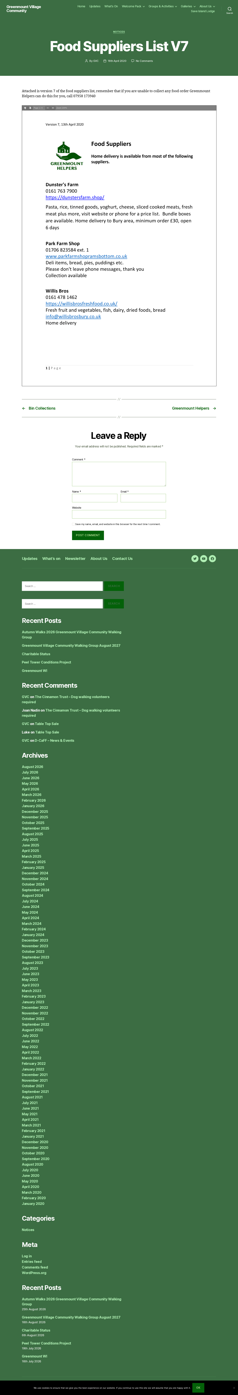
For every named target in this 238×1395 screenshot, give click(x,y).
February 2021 (33, 1131)
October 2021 (33, 1086)
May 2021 (30, 1114)
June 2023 (30, 974)
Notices (119, 31)
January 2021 (33, 1136)
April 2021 (30, 1120)
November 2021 (35, 1080)
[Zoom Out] (47, 108)
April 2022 (30, 1052)
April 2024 (30, 918)
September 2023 (35, 957)
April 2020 (30, 1187)
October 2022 (33, 1019)
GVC (96, 61)
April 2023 (30, 985)
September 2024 (35, 890)
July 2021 (30, 1103)
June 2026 (30, 778)
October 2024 (33, 884)
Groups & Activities (161, 6)
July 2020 (30, 1170)
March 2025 (31, 856)
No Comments (144, 61)
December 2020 (35, 1142)
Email (125, 491)
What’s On (111, 6)
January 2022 (33, 1069)
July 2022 (30, 1036)
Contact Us (122, 558)
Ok (198, 1387)
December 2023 (35, 940)
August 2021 (32, 1097)
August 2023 (32, 963)
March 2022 (31, 1058)
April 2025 (30, 851)
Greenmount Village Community (23, 9)
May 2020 (30, 1181)
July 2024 (30, 901)
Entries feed (32, 1262)
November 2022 (35, 1013)
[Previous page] (25, 108)
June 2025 (30, 845)
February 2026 (34, 800)
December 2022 (35, 1008)
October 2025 (33, 823)
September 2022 (35, 1024)
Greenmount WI (34, 671)
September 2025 (35, 828)
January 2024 (33, 935)
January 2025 (33, 868)
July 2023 (30, 968)
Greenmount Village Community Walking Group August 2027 (71, 646)
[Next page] (30, 108)
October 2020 (33, 1153)
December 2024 (35, 873)
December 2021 (35, 1075)
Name (76, 491)
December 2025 (35, 812)
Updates (95, 6)
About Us (205, 6)
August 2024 (32, 896)
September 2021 (35, 1092)
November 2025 (35, 817)
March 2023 (31, 991)
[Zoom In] (53, 108)
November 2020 (35, 1148)
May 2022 (30, 1047)
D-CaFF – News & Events (54, 740)
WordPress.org (34, 1273)
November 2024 (35, 879)
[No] (234, 1387)
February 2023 (34, 996)
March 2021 (31, 1125)
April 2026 (30, 789)
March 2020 (31, 1192)
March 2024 (31, 924)
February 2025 (34, 862)
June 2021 (30, 1108)
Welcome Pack (131, 6)
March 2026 (31, 795)
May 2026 (30, 784)
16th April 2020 (117, 61)
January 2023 (33, 1002)
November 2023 (35, 946)
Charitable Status (36, 654)
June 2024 (30, 907)
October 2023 (33, 952)
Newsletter (75, 558)
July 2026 (30, 772)
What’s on (51, 558)
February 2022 (34, 1064)
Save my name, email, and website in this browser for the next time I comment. (117, 524)
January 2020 (33, 1204)
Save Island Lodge (203, 11)
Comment (78, 459)
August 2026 (32, 767)
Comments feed (35, 1267)
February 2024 (34, 929)
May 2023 (30, 980)
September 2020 (35, 1159)
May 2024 (30, 912)
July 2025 (30, 840)
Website (76, 507)
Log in (27, 1256)
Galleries (186, 6)
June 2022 (30, 1041)
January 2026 (33, 806)
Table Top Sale (47, 724)
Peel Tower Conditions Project (46, 662)
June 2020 (30, 1176)
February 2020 (34, 1198)
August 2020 (32, 1164)
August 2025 (32, 834)
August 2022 (32, 1030)
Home (81, 6)
